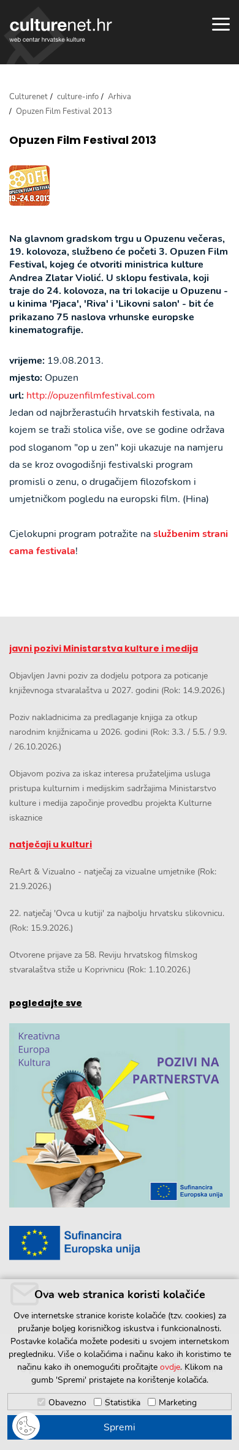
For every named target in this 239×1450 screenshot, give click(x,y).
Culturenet (28, 96)
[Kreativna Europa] (119, 1243)
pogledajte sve (45, 1003)
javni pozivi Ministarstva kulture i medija (103, 648)
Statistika (122, 1402)
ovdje (170, 1367)
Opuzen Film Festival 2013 (82, 140)
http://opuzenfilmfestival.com (90, 395)
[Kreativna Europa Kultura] (119, 1115)
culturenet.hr (60, 30)
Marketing (178, 1402)
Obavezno (67, 1402)
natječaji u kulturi (50, 844)
